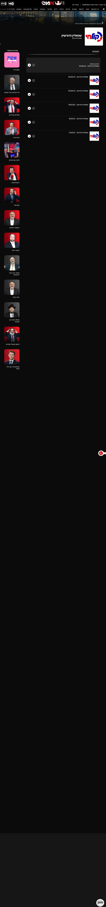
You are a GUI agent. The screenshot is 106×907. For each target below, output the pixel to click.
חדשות (81, 9)
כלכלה (61, 9)
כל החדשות (95, 9)
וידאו (55, 9)
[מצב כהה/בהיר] (17, 3)
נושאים (19, 9)
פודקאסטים (27, 9)
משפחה (42, 9)
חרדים (68, 9)
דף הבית (99, 23)
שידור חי (12, 9)
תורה (87, 9)
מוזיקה (49, 9)
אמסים (74, 9)
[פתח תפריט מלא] (103, 9)
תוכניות (86, 23)
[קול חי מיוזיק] (4, 3)
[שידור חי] (11, 3)
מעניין (36, 9)
